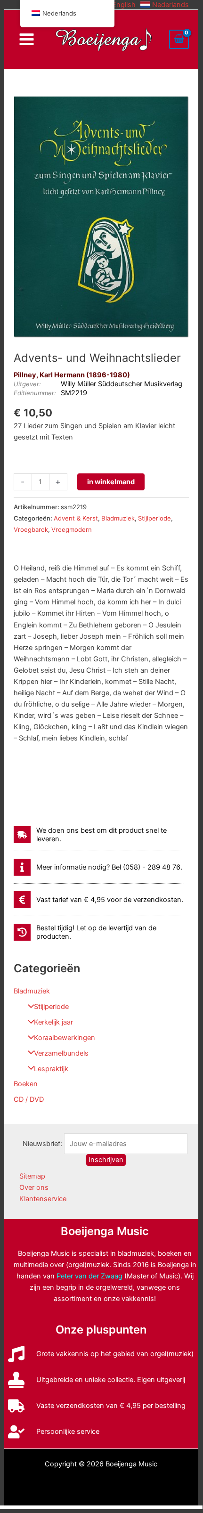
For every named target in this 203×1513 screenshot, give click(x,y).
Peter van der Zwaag (89, 1276)
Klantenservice (42, 1199)
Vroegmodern (71, 529)
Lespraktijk (51, 1069)
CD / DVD (29, 1099)
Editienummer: (35, 393)
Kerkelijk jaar (53, 1022)
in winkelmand (111, 482)
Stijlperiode (51, 1006)
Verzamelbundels (61, 1053)
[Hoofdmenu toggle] (27, 39)
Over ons (34, 1187)
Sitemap (32, 1176)
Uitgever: (27, 384)
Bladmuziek (32, 991)
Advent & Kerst (76, 518)
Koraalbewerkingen (64, 1037)
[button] (118, 4)
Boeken (26, 1084)
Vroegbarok (31, 529)
